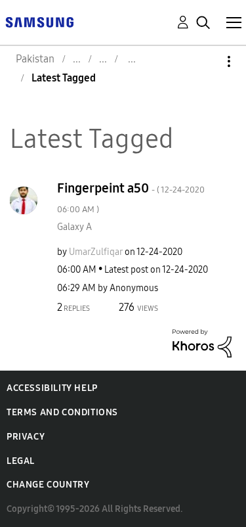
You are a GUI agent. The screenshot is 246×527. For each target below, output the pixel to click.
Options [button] (206, 61)
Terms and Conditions (62, 412)
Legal (21, 461)
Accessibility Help (52, 388)
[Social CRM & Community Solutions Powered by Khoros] (202, 342)
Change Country (48, 484)
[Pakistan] (39, 21)
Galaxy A (74, 227)
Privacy (26, 436)
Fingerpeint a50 (131, 197)
